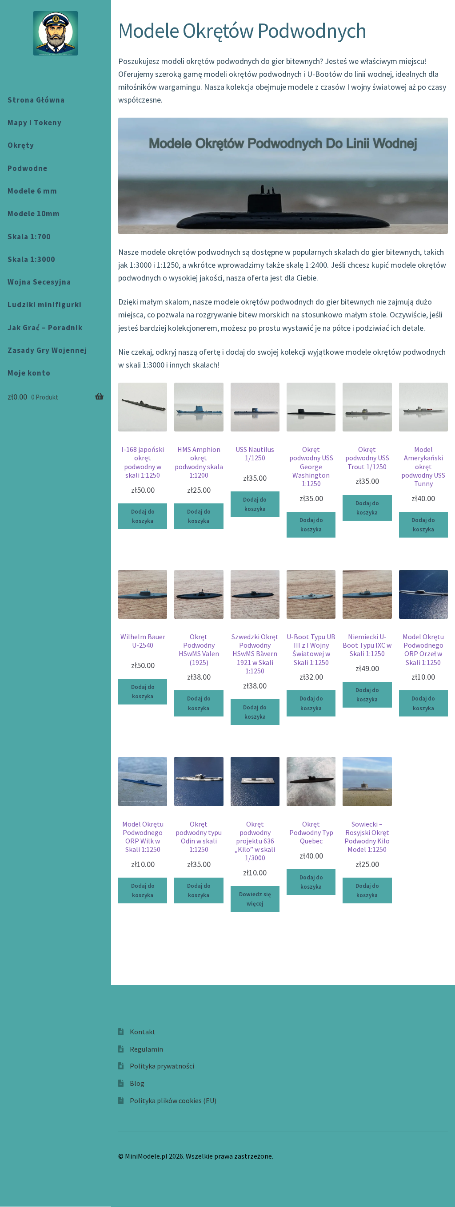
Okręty (21, 145)
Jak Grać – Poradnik (45, 327)
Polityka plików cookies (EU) (173, 1100)
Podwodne (28, 168)
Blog (137, 1083)
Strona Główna (36, 100)
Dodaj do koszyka (143, 516)
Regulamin (146, 1049)
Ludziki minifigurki (45, 304)
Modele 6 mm (32, 191)
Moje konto (29, 373)
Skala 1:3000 (31, 259)
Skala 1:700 (29, 236)
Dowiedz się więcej (255, 898)
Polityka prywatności (162, 1065)
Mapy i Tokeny (35, 122)
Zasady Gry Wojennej (47, 350)
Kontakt (143, 1031)
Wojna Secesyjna (39, 282)
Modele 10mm (34, 213)
